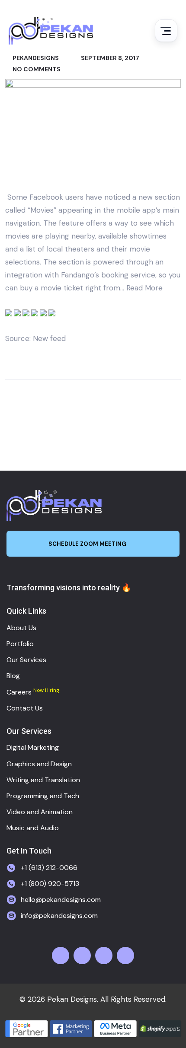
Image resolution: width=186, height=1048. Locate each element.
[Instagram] (103, 955)
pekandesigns (35, 58)
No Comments (36, 69)
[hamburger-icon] (166, 30)
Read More (144, 288)
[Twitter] (82, 955)
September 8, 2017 (109, 58)
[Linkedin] (125, 955)
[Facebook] (60, 955)
